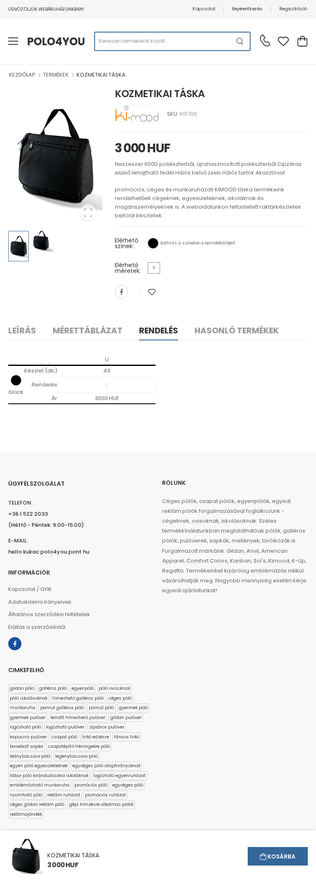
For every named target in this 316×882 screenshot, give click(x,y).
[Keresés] (240, 41)
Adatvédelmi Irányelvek (40, 602)
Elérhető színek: (126, 243)
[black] (153, 243)
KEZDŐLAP (22, 75)
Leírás (22, 330)
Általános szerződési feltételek (49, 614)
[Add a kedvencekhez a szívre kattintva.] (152, 292)
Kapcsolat (204, 8)
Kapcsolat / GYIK (30, 589)
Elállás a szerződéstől (36, 627)
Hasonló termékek (237, 330)
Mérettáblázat (88, 330)
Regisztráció (293, 8)
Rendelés (158, 330)
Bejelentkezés (247, 8)
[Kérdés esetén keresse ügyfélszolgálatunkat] (265, 40)
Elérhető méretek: (128, 268)
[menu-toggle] (13, 41)
